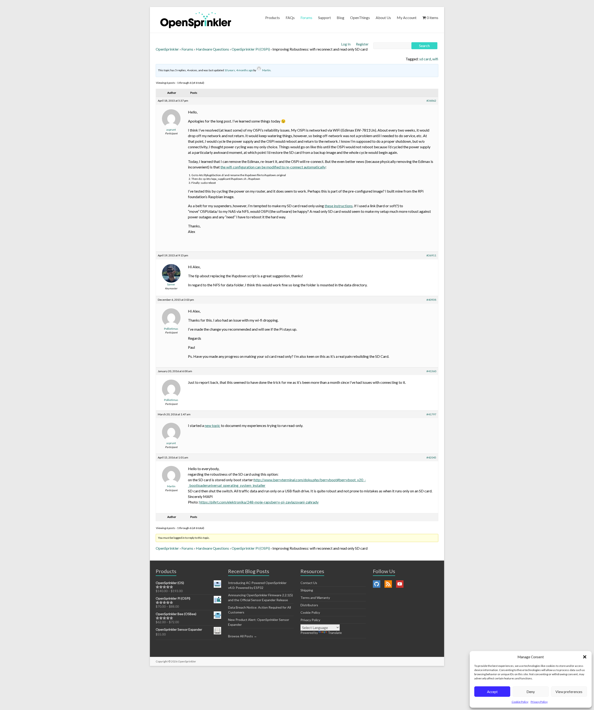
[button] (584, 657)
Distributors (309, 605)
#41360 (431, 371)
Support (324, 17)
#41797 (431, 414)
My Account (406, 17)
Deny (530, 692)
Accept (492, 692)
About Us (383, 17)
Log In (346, 44)
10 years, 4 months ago (238, 70)
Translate (335, 633)
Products (272, 17)
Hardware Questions (212, 49)
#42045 (431, 457)
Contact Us (308, 583)
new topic (212, 425)
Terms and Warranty (315, 598)
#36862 (431, 100)
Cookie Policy (520, 702)
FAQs (290, 17)
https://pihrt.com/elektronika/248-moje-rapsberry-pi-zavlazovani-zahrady (259, 502)
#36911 (431, 255)
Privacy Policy (539, 702)
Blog (340, 17)
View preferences (568, 692)
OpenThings (360, 17)
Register (362, 44)
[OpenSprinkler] (196, 20)
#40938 (431, 299)
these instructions (339, 205)
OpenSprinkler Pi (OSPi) (251, 49)
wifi (435, 59)
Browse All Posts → (242, 636)
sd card (425, 59)
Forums (306, 17)
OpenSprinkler (167, 49)
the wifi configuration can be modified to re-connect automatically (273, 167)
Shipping (306, 590)
